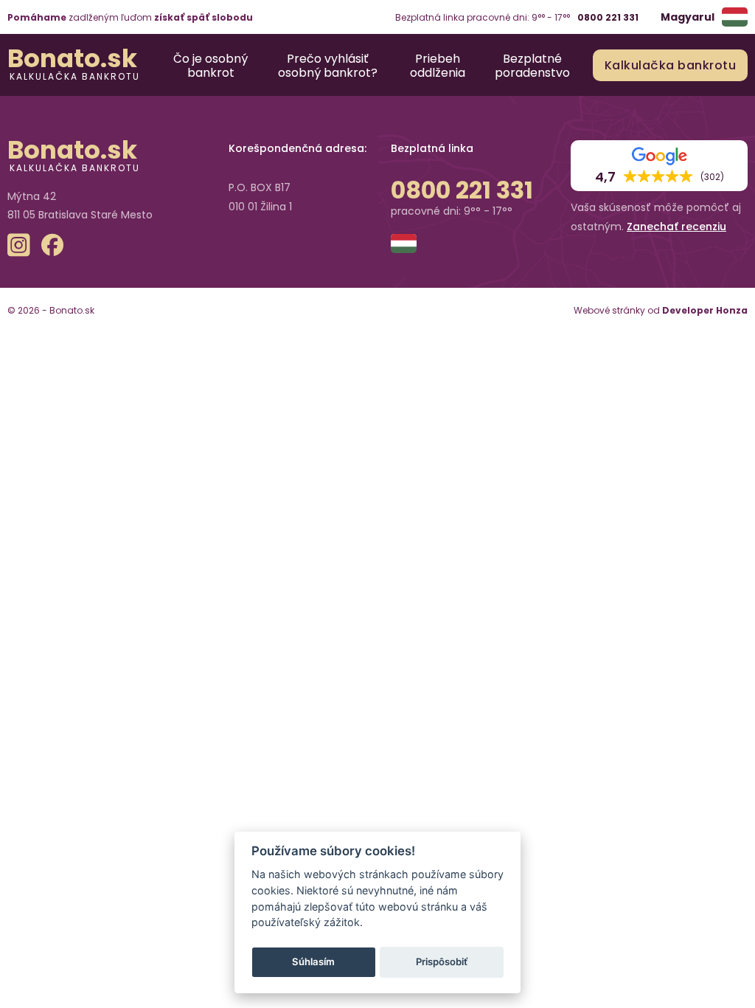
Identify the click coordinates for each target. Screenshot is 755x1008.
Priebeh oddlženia (437, 65)
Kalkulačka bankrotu (75, 75)
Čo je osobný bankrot (210, 65)
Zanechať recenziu (676, 226)
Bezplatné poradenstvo (532, 65)
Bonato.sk (72, 58)
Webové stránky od (661, 310)
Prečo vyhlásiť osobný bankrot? (328, 65)
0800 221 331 (608, 17)
